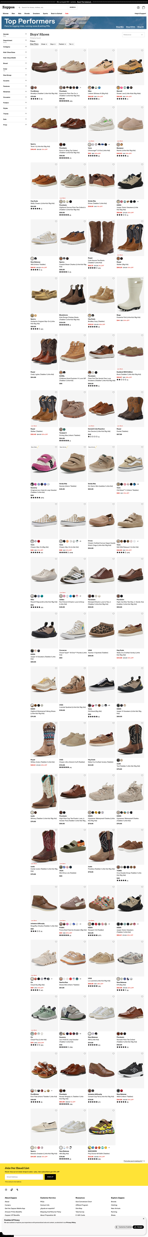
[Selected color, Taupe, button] (61, 201)
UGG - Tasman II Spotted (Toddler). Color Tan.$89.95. (101, 637)
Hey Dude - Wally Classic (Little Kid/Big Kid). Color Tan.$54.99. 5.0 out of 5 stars (44, 189)
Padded (61, 44)
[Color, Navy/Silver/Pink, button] (41, 484)
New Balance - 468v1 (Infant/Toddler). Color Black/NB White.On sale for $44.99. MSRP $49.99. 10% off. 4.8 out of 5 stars (130, 1078)
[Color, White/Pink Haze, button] (67, 1147)
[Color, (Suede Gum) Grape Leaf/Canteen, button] (121, 541)
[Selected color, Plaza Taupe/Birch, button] (89, 812)
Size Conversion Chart (84, 1202)
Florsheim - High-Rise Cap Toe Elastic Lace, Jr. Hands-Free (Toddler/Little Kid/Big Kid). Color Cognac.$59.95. (73, 799)
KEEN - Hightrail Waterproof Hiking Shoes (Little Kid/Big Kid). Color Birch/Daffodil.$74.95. (44, 692)
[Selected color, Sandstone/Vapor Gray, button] (61, 924)
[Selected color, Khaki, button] (61, 978)
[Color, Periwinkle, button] (38, 484)
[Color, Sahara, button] (35, 315)
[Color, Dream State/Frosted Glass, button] (124, 978)
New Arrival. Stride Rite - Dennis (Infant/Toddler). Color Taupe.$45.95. (73, 472)
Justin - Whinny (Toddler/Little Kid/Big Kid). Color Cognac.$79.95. (44, 799)
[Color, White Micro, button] (45, 1090)
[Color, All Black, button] (38, 978)
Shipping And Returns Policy (50, 1212)
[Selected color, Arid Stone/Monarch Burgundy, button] (118, 978)
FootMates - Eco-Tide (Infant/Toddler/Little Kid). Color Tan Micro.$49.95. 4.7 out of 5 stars (44, 1078)
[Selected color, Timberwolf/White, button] (32, 258)
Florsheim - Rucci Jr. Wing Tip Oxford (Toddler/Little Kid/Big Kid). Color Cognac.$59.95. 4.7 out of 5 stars (73, 132)
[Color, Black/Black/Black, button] (35, 596)
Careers (8, 1205)
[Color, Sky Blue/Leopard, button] (73, 978)
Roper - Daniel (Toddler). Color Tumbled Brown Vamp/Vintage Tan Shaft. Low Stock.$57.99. (130, 416)
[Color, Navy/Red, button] (73, 1033)
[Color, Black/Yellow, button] (105, 1147)
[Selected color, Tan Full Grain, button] (89, 1090)
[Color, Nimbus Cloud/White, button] (131, 978)
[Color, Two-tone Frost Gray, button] (96, 705)
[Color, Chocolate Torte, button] (67, 258)
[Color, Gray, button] (64, 201)
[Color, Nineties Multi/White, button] (92, 705)
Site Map (79, 1208)
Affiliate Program (82, 1205)
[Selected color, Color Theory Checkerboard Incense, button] (32, 541)
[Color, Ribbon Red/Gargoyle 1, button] (96, 924)
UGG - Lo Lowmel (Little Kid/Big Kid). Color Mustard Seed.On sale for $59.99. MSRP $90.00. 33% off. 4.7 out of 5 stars (101, 965)
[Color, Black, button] (64, 144)
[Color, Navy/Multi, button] (99, 1147)
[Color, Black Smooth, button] (96, 372)
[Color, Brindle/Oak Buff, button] (38, 705)
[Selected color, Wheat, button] (89, 315)
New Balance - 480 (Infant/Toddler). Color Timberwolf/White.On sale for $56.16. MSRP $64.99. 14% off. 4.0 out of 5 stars (44, 246)
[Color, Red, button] (70, 978)
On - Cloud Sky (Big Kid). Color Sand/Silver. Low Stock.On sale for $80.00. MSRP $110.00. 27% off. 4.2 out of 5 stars (44, 965)
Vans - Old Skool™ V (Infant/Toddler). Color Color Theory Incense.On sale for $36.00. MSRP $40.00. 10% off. (130, 472)
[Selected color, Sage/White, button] (32, 1033)
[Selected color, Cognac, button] (32, 87)
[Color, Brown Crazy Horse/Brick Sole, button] (73, 87)
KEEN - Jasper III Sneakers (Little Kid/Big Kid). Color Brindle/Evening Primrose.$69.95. (130, 692)
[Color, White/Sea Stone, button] (64, 1147)
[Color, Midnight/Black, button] (45, 978)
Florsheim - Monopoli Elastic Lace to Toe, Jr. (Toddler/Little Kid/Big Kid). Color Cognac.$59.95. (101, 583)
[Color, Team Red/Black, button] (121, 1090)
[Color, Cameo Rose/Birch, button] (35, 650)
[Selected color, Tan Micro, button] (32, 1090)
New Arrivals (115, 1208)
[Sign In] (138, 7)
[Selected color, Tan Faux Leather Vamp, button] (118, 258)
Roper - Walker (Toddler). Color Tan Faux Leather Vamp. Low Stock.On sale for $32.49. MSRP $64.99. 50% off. (44, 416)
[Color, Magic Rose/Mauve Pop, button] (67, 924)
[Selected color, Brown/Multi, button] (89, 1147)
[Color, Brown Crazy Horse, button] (121, 1033)
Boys (52, 44)
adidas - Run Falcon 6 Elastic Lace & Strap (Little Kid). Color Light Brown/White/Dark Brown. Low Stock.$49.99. (73, 583)
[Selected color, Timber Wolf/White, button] (61, 1147)
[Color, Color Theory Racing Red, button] (38, 541)
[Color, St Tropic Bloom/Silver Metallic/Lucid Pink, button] (64, 596)
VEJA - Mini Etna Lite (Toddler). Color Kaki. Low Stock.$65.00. (73, 855)
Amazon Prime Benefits (13, 1212)
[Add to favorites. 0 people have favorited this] (56, 50)
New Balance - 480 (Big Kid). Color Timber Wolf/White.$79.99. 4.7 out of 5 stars (73, 1134)
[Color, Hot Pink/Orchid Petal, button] (102, 924)
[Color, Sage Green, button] (35, 1147)
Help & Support (140, 13)
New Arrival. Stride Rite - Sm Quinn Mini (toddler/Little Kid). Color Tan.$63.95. (101, 472)
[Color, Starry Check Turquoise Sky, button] (77, 541)
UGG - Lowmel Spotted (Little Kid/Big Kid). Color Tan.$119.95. (73, 692)
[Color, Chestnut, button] (35, 87)
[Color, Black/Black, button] (105, 144)
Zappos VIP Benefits (12, 1215)
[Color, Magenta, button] (35, 484)
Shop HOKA (130, 27)
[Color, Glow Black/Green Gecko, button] (64, 541)
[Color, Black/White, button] (99, 144)
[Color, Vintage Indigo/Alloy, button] (41, 705)
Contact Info (44, 1205)
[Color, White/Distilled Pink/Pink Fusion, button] (77, 596)
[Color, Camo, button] (131, 87)
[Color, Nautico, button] (70, 867)
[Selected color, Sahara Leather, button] (32, 315)
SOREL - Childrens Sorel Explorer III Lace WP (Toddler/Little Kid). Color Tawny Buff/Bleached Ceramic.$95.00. (73, 360)
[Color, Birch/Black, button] (38, 650)
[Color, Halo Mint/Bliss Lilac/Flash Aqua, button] (67, 596)
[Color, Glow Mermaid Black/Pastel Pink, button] (131, 484)
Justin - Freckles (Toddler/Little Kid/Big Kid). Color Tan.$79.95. (101, 855)
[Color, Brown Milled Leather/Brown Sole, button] (64, 87)
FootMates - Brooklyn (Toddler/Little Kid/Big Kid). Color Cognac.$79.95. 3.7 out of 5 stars (44, 75)
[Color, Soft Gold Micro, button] (48, 1090)
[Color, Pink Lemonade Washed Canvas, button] (38, 1147)
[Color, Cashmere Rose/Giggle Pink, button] (121, 201)
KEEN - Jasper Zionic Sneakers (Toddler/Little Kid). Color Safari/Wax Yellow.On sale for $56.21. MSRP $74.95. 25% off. (130, 910)
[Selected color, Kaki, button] (61, 867)
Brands (113, 1202)
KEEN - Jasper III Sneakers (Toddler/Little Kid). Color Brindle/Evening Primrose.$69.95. (44, 637)
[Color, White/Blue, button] (48, 484)
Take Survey (80, 1212)
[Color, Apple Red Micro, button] (41, 1090)
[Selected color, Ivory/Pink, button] (32, 484)
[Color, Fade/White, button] (41, 978)
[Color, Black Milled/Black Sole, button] (70, 87)
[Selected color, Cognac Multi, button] (118, 1033)
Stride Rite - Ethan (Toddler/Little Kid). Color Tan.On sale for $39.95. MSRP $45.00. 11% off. (101, 189)
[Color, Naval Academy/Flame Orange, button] (134, 201)
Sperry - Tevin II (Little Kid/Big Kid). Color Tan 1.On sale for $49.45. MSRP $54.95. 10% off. (44, 132)
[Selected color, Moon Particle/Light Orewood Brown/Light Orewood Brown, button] (32, 596)
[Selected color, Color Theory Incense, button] (118, 484)
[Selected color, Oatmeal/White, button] (89, 144)
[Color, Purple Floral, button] (67, 978)
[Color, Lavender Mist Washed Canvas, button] (41, 1147)
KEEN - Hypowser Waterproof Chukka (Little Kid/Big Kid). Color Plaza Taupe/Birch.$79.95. (101, 799)
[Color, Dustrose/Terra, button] (35, 978)
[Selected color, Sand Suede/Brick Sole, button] (61, 87)
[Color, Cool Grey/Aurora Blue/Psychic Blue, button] (99, 87)
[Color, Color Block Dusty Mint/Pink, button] (96, 144)
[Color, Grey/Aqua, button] (124, 87)
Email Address (12, 1177)
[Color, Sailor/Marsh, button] (38, 1033)
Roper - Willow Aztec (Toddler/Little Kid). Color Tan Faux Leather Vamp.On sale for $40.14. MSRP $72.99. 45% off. (44, 745)
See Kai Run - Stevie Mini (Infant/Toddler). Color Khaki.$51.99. (73, 965)
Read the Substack (84, 2)
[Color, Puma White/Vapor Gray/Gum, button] (77, 924)
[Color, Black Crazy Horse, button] (124, 1033)
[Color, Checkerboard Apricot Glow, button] (67, 541)
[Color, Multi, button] (64, 1033)
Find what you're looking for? (133, 1161)
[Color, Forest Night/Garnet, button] (99, 812)
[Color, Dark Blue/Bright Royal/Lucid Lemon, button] (70, 596)
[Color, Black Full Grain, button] (92, 1090)
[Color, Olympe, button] (64, 867)
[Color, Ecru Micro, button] (35, 1090)
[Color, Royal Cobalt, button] (102, 144)
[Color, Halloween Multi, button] (134, 541)
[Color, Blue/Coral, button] (45, 484)
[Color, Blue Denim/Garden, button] (77, 978)
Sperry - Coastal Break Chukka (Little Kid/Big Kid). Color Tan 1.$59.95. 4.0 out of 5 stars (73, 246)
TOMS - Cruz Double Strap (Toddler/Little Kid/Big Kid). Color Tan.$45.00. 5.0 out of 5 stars (130, 855)
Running (114, 1212)
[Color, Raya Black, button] (92, 924)
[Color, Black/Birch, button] (92, 812)
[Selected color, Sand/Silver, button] (32, 978)
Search (73, 7)
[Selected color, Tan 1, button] (61, 258)
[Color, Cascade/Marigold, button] (41, 1033)
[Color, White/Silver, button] (102, 705)
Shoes (43, 44)
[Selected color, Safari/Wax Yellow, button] (118, 201)
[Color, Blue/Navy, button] (92, 1147)
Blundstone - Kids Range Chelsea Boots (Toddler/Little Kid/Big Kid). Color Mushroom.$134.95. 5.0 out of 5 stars (73, 303)
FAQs (42, 1202)
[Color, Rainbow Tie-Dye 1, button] (99, 924)
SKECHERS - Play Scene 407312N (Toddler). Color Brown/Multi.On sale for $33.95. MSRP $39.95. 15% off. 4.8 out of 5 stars (101, 1134)
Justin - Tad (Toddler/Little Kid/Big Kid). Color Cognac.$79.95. (130, 745)
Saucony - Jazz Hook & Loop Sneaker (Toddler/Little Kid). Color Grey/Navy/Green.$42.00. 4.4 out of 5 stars (73, 1021)
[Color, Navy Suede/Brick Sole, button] (77, 87)
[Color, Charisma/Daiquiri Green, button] (105, 924)
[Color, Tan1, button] (134, 867)
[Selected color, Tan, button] (118, 867)
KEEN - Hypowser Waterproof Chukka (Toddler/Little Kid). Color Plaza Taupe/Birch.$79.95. (130, 799)
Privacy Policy (71, 1222)
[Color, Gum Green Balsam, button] (128, 541)
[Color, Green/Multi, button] (102, 1147)
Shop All (140, 27)
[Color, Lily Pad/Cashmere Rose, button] (35, 705)
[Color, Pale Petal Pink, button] (131, 541)
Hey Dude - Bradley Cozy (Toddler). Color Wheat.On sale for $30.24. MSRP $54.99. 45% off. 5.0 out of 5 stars (101, 303)
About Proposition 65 (48, 1215)
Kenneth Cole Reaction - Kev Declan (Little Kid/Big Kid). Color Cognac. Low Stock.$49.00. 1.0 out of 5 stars (101, 416)
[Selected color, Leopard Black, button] (89, 705)
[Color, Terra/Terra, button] (35, 1033)
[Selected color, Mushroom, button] (118, 144)
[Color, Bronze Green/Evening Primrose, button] (121, 924)
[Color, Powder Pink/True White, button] (128, 484)
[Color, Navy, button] (128, 87)
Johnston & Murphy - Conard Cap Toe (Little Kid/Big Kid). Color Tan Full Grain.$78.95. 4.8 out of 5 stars (101, 1078)
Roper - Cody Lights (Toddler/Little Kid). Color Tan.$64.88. (44, 360)
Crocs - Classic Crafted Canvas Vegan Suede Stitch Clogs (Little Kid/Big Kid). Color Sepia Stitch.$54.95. (101, 528)
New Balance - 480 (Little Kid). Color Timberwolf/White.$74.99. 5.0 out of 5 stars (101, 1021)
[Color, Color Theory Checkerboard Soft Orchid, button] (35, 541)
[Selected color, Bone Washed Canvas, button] (32, 1147)
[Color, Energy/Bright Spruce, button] (41, 596)
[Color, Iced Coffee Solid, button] (121, 144)
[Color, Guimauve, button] (67, 867)
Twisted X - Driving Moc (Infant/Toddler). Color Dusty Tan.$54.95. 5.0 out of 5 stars (73, 416)
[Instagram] (6, 1189)
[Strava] (17, 1189)
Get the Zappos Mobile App (15, 1208)
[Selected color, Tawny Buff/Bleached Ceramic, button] (61, 372)
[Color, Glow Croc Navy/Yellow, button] (124, 541)
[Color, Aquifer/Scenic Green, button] (124, 201)
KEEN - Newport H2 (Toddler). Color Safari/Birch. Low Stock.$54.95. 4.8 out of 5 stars (101, 910)
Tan (70, 44)
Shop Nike (120, 27)
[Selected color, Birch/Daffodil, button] (32, 705)
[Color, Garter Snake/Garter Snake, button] (121, 978)
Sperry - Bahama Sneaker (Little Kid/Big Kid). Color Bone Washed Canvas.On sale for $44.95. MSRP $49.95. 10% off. (44, 1134)
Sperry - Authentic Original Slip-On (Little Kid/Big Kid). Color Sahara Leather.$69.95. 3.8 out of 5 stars (44, 303)
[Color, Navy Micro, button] (38, 1090)
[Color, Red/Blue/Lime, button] (70, 1033)
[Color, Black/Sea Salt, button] (64, 372)
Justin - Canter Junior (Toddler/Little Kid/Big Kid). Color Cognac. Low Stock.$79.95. (44, 855)
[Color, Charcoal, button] (64, 258)
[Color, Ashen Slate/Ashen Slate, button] (38, 596)
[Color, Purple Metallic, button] (64, 978)
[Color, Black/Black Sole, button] (92, 596)
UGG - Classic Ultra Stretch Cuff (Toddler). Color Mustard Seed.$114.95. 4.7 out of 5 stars (73, 745)
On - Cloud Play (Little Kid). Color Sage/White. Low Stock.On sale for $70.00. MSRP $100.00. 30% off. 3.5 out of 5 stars (44, 1021)
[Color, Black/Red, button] (96, 1147)
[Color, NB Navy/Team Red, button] (128, 978)
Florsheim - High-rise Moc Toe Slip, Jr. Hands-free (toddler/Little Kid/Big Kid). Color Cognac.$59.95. (130, 583)
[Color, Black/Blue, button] (134, 484)
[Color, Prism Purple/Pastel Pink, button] (92, 144)
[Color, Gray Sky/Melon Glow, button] (64, 924)
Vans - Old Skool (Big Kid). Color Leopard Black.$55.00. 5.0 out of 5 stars (101, 692)
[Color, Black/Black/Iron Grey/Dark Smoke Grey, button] (92, 87)
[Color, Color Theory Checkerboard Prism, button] (73, 541)
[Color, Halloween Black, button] (105, 705)
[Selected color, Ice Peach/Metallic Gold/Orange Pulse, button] (89, 87)
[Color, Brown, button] (121, 760)
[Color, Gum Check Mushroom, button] (99, 705)
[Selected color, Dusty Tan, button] (61, 429)
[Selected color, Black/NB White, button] (118, 1090)
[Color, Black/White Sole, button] (96, 596)
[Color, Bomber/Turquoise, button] (64, 429)
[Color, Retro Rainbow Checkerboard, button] (70, 541)
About (7, 1202)
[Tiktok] (11, 1189)
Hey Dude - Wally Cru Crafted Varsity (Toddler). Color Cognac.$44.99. (101, 745)
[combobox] (42, 7)
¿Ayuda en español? (47, 1208)
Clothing (114, 1205)
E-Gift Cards (80, 1215)
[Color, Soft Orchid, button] (124, 484)
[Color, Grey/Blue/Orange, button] (77, 1033)
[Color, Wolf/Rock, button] (48, 978)
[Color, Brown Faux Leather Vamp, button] (121, 258)
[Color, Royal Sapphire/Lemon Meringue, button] (73, 924)
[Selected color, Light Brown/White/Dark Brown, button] (61, 596)
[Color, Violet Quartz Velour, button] (131, 201)
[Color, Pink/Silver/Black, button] (121, 87)
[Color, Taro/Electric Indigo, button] (92, 1033)
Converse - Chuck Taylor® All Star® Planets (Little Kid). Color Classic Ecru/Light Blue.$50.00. (73, 637)
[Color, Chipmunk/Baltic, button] (128, 201)
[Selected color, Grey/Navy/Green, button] (61, 1033)
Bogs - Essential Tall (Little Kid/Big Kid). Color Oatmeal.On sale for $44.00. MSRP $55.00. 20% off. (130, 303)
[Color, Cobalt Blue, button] (67, 1033)
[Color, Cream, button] (99, 596)
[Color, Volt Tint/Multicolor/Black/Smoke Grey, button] (96, 87)
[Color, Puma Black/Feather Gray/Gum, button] (70, 924)
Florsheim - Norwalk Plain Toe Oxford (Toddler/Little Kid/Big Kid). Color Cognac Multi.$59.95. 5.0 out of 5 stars (130, 1021)
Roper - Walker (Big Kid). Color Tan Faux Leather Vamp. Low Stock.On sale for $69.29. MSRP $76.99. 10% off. (130, 246)
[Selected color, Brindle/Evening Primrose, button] (32, 650)
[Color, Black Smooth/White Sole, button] (67, 87)
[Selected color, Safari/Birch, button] (89, 924)
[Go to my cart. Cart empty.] (144, 7)
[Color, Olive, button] (131, 867)
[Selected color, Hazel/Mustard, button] (118, 87)
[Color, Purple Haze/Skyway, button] (102, 812)
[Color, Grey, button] (121, 867)
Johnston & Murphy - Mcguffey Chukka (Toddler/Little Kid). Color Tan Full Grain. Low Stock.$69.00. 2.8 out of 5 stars (44, 910)
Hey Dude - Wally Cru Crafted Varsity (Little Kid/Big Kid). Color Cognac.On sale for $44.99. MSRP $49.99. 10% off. (130, 637)
